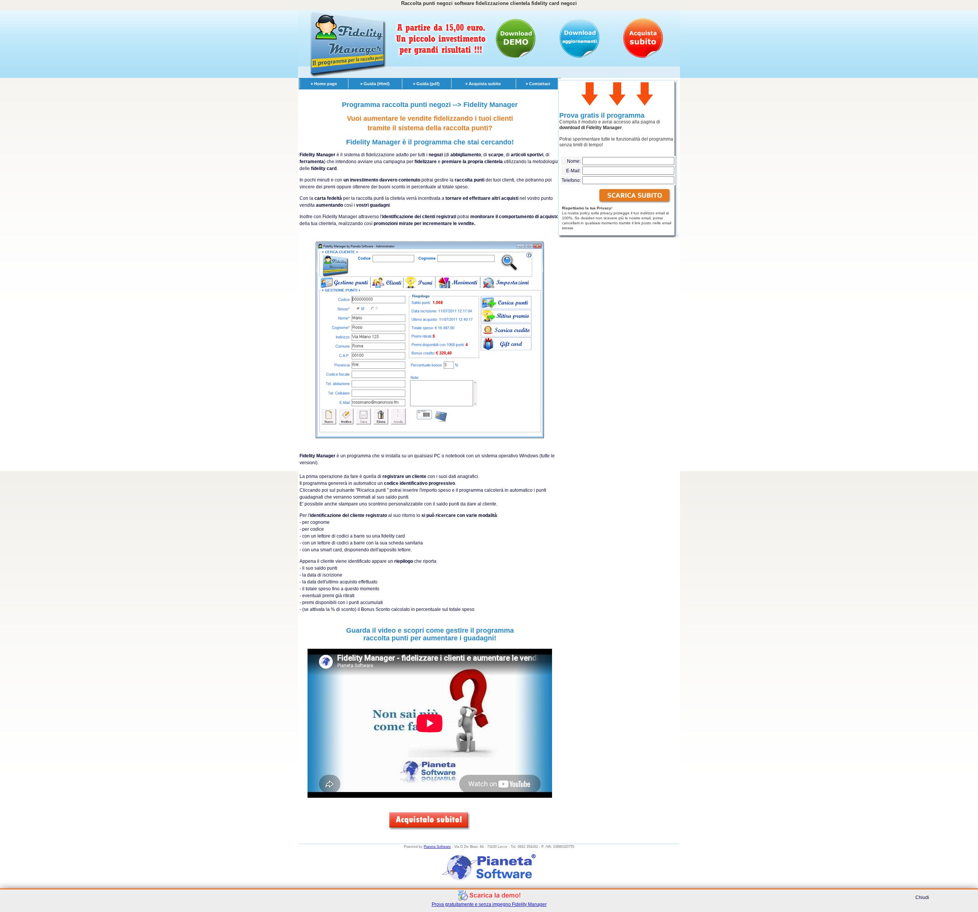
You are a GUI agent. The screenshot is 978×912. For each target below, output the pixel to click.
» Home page (324, 83)
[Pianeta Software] (489, 882)
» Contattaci (538, 83)
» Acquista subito (483, 83)
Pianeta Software (437, 847)
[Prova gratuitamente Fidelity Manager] (489, 899)
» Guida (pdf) (426, 83)
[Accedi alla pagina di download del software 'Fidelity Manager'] (634, 196)
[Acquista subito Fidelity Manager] (429, 828)
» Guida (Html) (375, 83)
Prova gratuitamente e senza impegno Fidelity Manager (489, 904)
